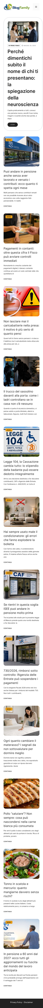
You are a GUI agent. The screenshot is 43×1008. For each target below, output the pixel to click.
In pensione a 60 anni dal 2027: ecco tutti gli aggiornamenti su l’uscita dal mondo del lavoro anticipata (21, 962)
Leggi (12, 124)
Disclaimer (28, 1002)
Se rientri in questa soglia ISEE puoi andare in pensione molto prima (21, 609)
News (9, 140)
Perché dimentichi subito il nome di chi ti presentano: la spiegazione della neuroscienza (23, 77)
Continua (8, 206)
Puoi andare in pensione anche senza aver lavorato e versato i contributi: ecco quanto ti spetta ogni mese (21, 180)
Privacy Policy (16, 1002)
